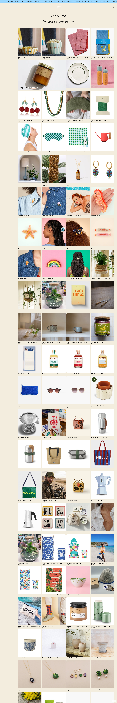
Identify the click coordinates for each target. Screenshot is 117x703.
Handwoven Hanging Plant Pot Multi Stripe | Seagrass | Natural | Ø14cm (29, 310)
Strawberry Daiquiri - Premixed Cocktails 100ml (75, 373)
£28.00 (67, 564)
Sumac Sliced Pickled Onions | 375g (97, 342)
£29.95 (92, 406)
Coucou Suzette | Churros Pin (23, 278)
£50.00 (19, 690)
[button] (112, 7)
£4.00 (92, 121)
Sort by (19, 27)
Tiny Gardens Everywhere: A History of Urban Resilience (52, 594)
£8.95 (67, 438)
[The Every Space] (58, 7)
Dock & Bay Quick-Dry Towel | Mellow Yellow (99, 563)
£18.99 (19, 185)
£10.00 (19, 406)
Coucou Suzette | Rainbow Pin (47, 278)
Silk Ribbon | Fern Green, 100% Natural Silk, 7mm (100, 120)
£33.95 (19, 470)
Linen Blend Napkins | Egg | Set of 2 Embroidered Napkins (101, 57)
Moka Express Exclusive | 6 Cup (96, 500)
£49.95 (92, 438)
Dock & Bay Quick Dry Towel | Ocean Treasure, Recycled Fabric (53, 563)
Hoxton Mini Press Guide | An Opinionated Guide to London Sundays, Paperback (77, 310)
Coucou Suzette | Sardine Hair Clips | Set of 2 (74, 278)
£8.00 (92, 343)
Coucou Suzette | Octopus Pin (47, 215)
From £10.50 (44, 185)
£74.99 (92, 501)
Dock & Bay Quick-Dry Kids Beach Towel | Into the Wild (28, 594)
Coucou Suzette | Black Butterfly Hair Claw (74, 247)
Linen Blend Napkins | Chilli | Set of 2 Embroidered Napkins (77, 57)
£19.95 (19, 501)
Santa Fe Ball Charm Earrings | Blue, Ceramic (99, 184)
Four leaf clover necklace (46, 689)
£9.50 (67, 279)
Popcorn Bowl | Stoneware (47, 57)
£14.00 (92, 279)
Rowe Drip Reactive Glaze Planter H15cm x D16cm (27, 184)
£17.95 (92, 470)
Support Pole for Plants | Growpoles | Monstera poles (51, 184)
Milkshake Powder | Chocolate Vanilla (73, 500)
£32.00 (67, 121)
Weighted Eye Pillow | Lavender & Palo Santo (74, 120)
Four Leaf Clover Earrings (95, 689)
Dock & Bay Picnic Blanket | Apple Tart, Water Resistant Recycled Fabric (76, 152)
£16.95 (43, 343)
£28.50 (67, 690)
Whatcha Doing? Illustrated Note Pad (24, 373)
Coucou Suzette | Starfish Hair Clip (24, 247)
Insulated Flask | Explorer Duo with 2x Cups (99, 437)
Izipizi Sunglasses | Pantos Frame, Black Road (50, 405)
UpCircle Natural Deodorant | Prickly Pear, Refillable (100, 626)
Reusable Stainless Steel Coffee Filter (24, 437)
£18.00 (92, 185)
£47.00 (19, 58)
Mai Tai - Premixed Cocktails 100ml (97, 373)
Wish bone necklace (21, 689)
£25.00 (43, 501)
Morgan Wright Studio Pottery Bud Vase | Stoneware (27, 342)
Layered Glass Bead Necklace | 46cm (48, 120)
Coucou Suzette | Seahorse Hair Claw (97, 215)
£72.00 (92, 690)
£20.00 (67, 58)
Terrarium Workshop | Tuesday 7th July (25, 563)
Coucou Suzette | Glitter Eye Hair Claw (49, 247)
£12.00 (19, 279)
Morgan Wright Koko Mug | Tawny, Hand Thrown (51, 342)
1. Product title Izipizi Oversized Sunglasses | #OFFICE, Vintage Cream (77, 406)
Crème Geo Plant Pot (21, 657)
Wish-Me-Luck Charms (70, 689)
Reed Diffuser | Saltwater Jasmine (72, 184)
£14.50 (92, 248)
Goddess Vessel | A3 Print (46, 437)
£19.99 (67, 627)
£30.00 (67, 185)
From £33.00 (44, 564)
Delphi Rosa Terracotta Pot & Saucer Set (73, 657)
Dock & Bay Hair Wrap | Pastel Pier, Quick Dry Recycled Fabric (29, 151)
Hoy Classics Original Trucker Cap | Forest (49, 500)
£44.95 (43, 470)
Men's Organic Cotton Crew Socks (48, 626)
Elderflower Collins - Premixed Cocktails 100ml (50, 373)
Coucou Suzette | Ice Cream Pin (23, 215)
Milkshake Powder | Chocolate (71, 437)
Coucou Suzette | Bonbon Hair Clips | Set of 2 (99, 247)
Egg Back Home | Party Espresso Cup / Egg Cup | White (51, 657)
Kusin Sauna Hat (94, 594)
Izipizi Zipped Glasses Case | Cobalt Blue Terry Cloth (27, 405)
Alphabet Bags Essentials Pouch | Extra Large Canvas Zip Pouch (29, 626)
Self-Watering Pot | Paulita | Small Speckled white (99, 405)
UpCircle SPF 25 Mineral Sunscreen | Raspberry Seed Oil (76, 626)
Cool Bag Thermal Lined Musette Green (25, 500)
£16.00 (19, 121)
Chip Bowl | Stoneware (22, 57)
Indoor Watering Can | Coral (96, 151)
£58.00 (43, 311)
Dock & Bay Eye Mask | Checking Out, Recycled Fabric (51, 151)
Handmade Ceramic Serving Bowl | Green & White (75, 594)
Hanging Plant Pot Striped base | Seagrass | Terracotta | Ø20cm (102, 278)
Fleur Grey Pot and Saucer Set (96, 657)
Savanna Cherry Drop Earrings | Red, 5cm (25, 120)
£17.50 (43, 627)
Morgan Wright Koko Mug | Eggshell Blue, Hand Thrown (76, 342)
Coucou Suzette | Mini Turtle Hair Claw (73, 215)
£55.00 (43, 406)
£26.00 (19, 627)
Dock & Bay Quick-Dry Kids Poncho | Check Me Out (75, 563)
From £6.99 (93, 627)
